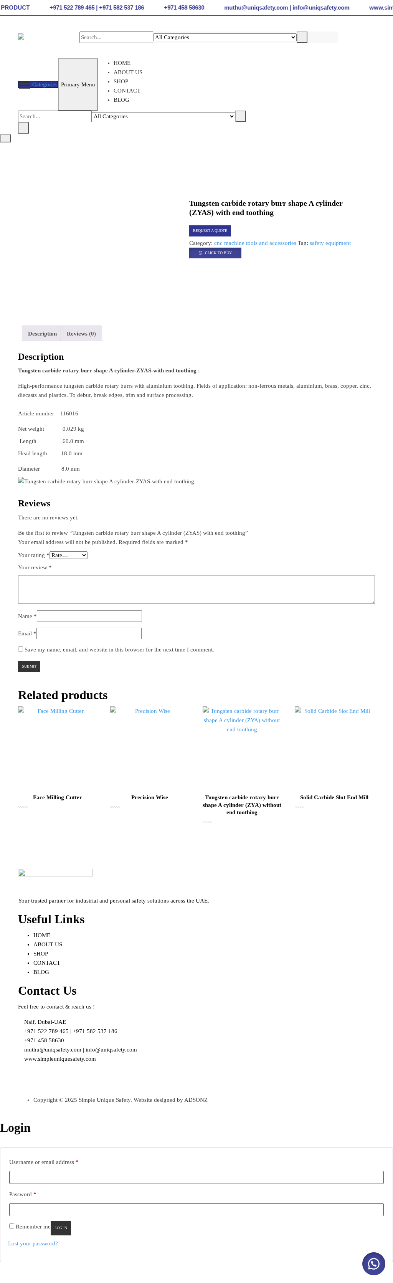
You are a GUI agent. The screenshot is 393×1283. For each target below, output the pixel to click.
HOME (122, 63)
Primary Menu (78, 84)
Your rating (34, 555)
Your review (35, 567)
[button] (215, 252)
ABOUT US (128, 72)
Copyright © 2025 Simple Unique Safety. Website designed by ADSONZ (120, 1100)
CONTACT (127, 91)
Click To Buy (218, 253)
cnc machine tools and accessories (255, 243)
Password (22, 1194)
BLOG (121, 100)
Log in (60, 1228)
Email (27, 633)
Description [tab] (42, 334)
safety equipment (330, 243)
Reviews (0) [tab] (81, 334)
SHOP (121, 81)
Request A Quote (210, 230)
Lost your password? (33, 1243)
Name (27, 616)
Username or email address (44, 1162)
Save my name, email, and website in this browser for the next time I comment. (119, 649)
